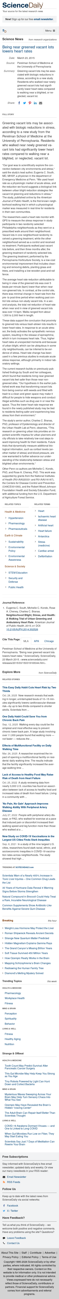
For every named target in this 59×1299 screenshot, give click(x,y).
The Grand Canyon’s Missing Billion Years (28, 948)
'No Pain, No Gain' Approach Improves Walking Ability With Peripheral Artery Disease (25, 807)
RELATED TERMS (42, 504)
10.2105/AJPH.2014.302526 (22, 629)
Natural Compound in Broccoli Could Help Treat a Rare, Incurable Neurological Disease (29, 898)
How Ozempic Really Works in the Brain (27, 958)
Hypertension (15, 518)
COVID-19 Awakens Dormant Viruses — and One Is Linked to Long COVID (30, 1127)
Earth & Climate (13, 535)
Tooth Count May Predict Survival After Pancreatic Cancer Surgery (26, 1067)
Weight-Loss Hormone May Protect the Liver (29, 928)
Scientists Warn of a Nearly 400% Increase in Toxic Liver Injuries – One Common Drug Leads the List (28, 879)
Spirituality (11, 1018)
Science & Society (15, 566)
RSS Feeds (13, 1182)
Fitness (9, 1003)
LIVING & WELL (9, 1028)
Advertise (50, 1252)
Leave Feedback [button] (16, 1238)
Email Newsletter (16, 1177)
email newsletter (43, 19)
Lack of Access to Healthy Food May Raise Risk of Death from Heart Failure (27, 776)
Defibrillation (45, 556)
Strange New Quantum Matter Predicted (27, 938)
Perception (11, 1013)
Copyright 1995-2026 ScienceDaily (23, 1262)
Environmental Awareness (16, 557)
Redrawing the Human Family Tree (24, 968)
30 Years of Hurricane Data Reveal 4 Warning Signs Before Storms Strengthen (27, 889)
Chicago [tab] (49, 641)
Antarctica (43, 536)
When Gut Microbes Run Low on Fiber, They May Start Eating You (29, 1135)
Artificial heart (45, 525)
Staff (24, 1252)
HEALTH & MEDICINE (12, 988)
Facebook (12, 1205)
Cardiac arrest (46, 551)
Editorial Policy (30, 1257)
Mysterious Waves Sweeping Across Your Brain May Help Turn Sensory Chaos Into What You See (28, 1096)
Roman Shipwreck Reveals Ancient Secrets (29, 933)
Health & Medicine (15, 511)
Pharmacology (16, 523)
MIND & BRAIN (9, 1008)
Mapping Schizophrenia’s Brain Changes (28, 963)
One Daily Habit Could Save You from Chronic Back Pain (24, 718)
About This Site (9, 1252)
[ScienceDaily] (22, 5)
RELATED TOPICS (13, 504)
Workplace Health (15, 998)
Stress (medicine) (44, 543)
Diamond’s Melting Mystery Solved (24, 973)
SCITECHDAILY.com (25, 867)
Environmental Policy (16, 549)
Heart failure (45, 531)
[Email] (40, 103)
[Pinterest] (30, 103)
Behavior (10, 1023)
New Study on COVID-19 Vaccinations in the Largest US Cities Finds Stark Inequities (28, 838)
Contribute (36, 1252)
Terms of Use (49, 1257)
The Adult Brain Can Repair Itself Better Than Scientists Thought (30, 1114)
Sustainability (16, 541)
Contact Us (13, 1243)
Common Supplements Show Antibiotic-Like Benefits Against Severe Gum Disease (27, 907)
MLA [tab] (26, 641)
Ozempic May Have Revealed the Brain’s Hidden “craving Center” (28, 1106)
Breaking (7, 920)
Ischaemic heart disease (47, 518)
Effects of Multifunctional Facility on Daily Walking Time (26, 747)
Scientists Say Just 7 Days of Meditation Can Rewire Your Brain (30, 1143)
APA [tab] (36, 641)
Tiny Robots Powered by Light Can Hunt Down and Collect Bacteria (27, 1082)
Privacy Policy (11, 1257)
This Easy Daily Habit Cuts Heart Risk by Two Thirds (29, 689)
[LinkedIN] (35, 103)
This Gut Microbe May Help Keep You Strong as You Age (30, 1075)
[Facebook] (19, 103)
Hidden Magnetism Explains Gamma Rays (28, 943)
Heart (41, 511)
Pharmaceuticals (17, 529)
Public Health (16, 587)
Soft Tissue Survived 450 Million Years (26, 953)
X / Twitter (12, 1210)
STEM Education (18, 572)
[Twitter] (24, 103)
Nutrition (9, 1044)
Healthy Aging (13, 1039)
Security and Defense (15, 579)
